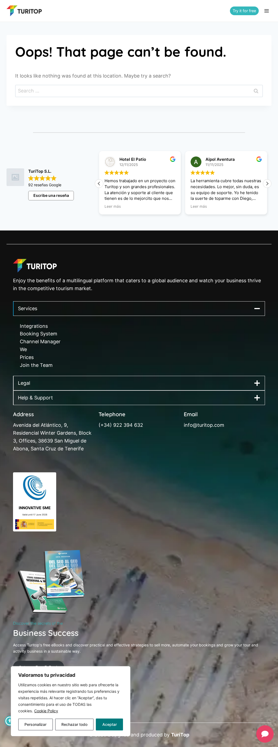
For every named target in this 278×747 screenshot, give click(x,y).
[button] (267, 183)
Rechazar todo (74, 724)
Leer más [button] (113, 206)
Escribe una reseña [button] (51, 195)
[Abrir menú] (266, 11)
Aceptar (109, 724)
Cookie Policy (46, 710)
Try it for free (244, 10)
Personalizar (35, 724)
